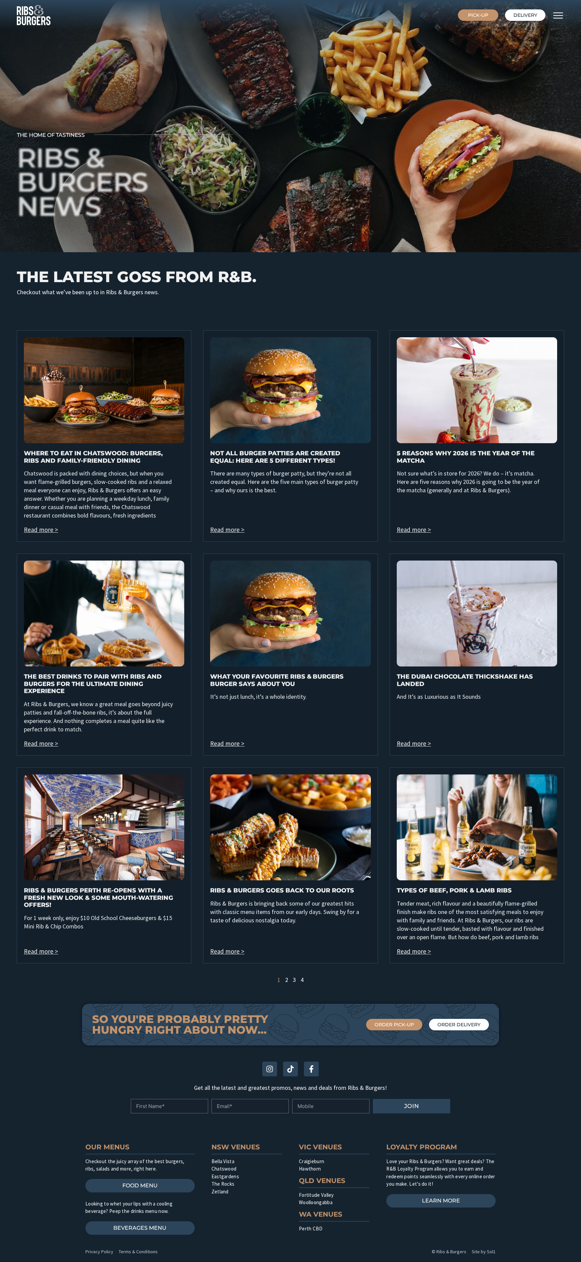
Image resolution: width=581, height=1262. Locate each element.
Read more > (41, 530)
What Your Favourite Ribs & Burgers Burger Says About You (277, 680)
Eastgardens (225, 1176)
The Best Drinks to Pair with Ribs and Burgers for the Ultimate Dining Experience (93, 684)
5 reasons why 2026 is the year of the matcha (466, 457)
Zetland (220, 1191)
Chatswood (224, 1168)
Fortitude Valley (316, 1195)
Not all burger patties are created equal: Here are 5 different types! (275, 457)
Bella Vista (222, 1161)
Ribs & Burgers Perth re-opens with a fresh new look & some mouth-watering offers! (98, 898)
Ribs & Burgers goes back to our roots (282, 890)
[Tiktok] (290, 1069)
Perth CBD (311, 1228)
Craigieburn (311, 1161)
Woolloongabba (316, 1202)
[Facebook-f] (311, 1069)
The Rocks (223, 1184)
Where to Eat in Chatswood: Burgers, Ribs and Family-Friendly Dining (93, 457)
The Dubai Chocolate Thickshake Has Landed (465, 680)
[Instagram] (269, 1069)
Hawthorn (310, 1168)
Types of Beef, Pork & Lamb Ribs (454, 890)
